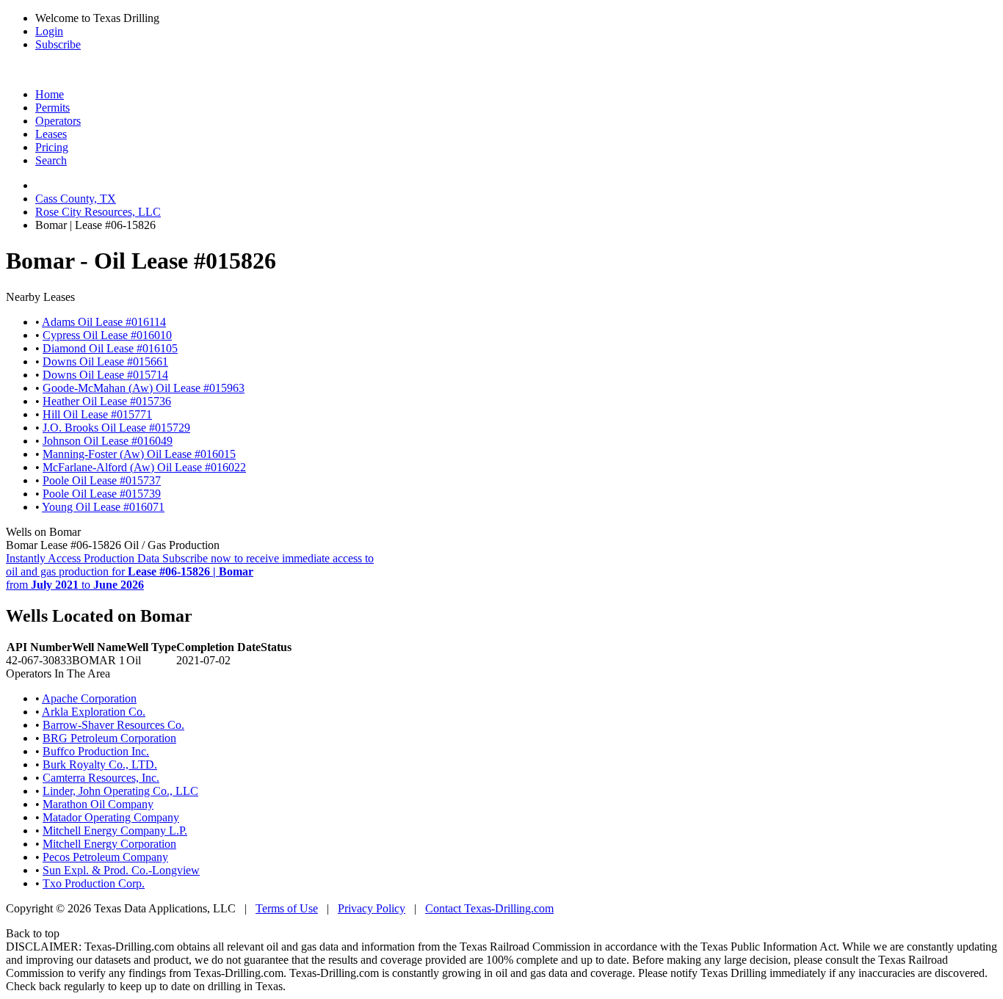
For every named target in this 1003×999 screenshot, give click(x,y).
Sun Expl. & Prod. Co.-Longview (121, 870)
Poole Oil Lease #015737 (102, 480)
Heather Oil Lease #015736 (107, 401)
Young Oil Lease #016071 (103, 507)
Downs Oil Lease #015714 (105, 374)
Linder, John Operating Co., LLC (120, 791)
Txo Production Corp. (94, 883)
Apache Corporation (89, 698)
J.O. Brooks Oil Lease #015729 (116, 427)
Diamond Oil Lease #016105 (110, 348)
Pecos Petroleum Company (105, 857)
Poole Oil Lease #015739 (102, 493)
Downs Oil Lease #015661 (105, 361)
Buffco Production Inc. (96, 751)
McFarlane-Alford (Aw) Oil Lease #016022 (144, 467)
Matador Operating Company (111, 817)
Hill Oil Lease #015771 (97, 414)
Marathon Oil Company (98, 804)
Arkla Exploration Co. (93, 711)
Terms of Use (287, 908)
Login (49, 31)
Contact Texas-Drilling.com (489, 908)
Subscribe (58, 44)
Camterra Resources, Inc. (101, 777)
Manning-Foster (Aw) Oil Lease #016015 (139, 454)
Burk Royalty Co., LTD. (100, 764)
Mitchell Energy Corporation (109, 844)
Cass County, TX (75, 198)
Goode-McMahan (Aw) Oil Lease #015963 (144, 388)
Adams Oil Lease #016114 (104, 322)
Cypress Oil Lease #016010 (107, 335)
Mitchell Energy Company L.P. (115, 830)
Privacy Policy (371, 908)
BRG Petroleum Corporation (109, 738)
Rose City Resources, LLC (98, 212)
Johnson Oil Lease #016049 (108, 441)
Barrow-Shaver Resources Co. (113, 725)
